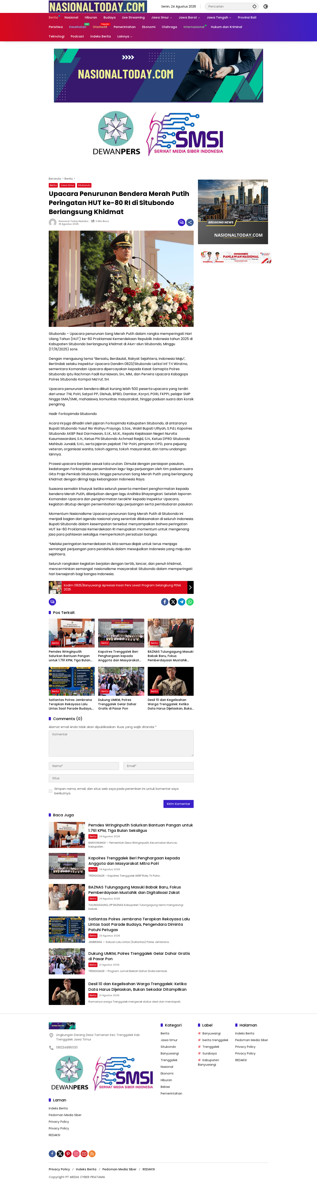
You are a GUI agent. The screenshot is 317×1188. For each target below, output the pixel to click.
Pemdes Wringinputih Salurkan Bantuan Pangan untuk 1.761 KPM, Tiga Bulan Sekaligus (69, 656)
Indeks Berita (58, 1108)
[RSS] (92, 1153)
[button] (254, 6)
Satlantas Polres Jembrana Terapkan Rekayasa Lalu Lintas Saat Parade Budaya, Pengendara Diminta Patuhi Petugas (70, 704)
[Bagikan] (190, 222)
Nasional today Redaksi (73, 221)
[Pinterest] (68, 1153)
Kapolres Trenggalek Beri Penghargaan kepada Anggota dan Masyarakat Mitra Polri (118, 656)
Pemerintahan (171, 1093)
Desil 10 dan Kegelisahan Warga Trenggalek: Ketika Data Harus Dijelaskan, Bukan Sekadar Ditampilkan (171, 704)
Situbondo (84, 185)
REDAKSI (54, 1135)
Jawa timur (67, 185)
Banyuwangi (170, 1053)
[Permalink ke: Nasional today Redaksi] (54, 222)
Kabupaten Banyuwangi (208, 1062)
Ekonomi (167, 1073)
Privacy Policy (59, 1122)
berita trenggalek (215, 1040)
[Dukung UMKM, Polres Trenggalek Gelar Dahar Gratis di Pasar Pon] (121, 681)
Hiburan (166, 1080)
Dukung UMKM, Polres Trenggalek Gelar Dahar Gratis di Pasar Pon (117, 704)
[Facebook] (164, 602)
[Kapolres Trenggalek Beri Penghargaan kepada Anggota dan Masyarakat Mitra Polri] (121, 633)
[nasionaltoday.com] (98, 6)
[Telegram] (181, 602)
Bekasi (165, 1087)
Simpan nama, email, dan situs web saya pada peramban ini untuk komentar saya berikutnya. (116, 791)
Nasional (167, 1067)
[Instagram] (76, 1153)
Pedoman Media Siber (65, 1115)
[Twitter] (173, 602)
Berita (53, 185)
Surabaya (209, 1053)
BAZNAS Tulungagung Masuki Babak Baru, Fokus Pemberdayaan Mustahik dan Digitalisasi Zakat (170, 656)
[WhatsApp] (190, 602)
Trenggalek (169, 1060)
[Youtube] (84, 1153)
